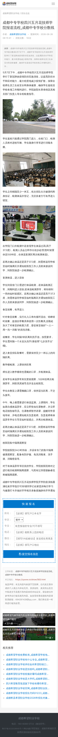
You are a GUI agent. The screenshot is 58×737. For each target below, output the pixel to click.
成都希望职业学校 (18, 34)
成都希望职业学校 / (12, 13)
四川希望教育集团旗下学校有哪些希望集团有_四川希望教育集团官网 (28, 683)
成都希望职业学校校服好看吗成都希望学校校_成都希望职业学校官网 (28, 673)
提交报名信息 (29, 554)
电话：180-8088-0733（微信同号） (29, 723)
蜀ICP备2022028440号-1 (13, 728)
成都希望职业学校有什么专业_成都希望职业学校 (28, 659)
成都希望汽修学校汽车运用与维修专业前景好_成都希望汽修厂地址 (29, 617)
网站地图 (27, 728)
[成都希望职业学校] (9, 3)
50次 (28, 38)
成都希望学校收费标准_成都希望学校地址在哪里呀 (28, 654)
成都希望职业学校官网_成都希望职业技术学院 (28, 688)
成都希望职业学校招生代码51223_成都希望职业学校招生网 (28, 693)
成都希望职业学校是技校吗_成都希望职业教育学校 (28, 669)
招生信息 (25, 13)
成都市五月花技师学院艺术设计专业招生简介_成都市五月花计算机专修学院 (29, 631)
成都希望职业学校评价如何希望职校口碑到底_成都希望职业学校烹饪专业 (28, 664)
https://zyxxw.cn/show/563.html (30, 579)
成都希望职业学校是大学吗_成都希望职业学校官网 (28, 678)
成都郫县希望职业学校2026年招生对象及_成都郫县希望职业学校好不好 (28, 697)
